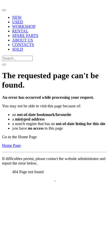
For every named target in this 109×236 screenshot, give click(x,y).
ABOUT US (22, 40)
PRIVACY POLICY (37, 181)
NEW (17, 17)
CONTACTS (23, 45)
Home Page (11, 145)
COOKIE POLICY (72, 181)
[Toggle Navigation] (4, 10)
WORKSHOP (23, 26)
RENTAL (20, 31)
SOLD (17, 49)
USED (17, 22)
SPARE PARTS (25, 35)
